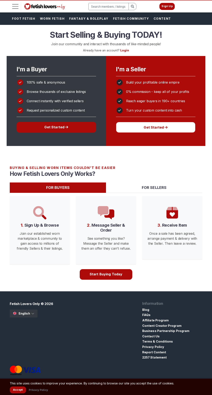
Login (124, 50)
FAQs (146, 315)
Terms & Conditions (157, 341)
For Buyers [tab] (58, 187)
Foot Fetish (23, 18)
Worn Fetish (52, 18)
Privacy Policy (153, 347)
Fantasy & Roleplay (88, 18)
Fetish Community (131, 18)
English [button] (24, 313)
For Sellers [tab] (154, 187)
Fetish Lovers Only (25, 304)
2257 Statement (154, 357)
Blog (145, 309)
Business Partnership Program (165, 331)
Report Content (154, 352)
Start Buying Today (106, 274)
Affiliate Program (155, 320)
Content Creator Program (162, 325)
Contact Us (151, 336)
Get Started (54, 127)
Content (162, 18)
